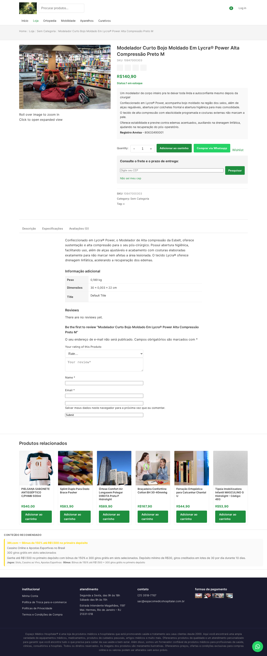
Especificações (52, 228)
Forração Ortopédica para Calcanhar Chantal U (191, 492)
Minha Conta (30, 595)
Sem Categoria (139, 198)
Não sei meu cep (130, 178)
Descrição (29, 228)
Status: (121, 83)
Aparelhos (87, 20)
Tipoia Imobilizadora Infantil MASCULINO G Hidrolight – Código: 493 (229, 494)
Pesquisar (235, 170)
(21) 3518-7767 (146, 595)
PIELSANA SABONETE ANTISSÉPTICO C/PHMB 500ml (35, 492)
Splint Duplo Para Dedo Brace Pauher (74, 490)
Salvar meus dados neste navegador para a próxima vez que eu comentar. (115, 407)
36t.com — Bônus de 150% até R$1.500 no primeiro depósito (47, 542)
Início (25, 20)
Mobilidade (68, 20)
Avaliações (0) (79, 228)
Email (70, 390)
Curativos (104, 20)
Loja (36, 20)
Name (70, 377)
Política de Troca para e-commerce (44, 602)
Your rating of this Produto (83, 346)
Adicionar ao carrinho (174, 148)
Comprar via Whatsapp (212, 148)
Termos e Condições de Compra (42, 614)
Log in (242, 8)
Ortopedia (49, 20)
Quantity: (122, 148)
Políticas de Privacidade (37, 608)
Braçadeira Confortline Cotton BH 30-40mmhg (152, 490)
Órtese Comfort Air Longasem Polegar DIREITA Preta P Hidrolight (111, 494)
